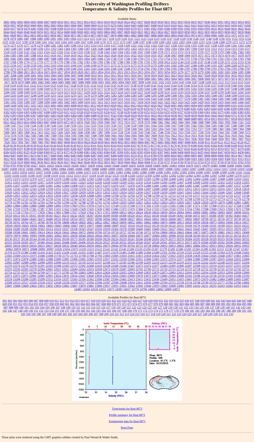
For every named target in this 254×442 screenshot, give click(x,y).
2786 (181, 68)
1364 (67, 48)
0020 (120, 22)
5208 (20, 92)
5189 (174, 89)
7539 (134, 132)
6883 (160, 119)
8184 (214, 145)
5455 (47, 105)
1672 (207, 55)
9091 (27, 159)
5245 (13, 95)
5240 (227, 92)
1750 (140, 58)
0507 (47, 28)
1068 (221, 35)
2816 (54, 72)
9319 (20, 162)
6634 (167, 115)
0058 (20, 25)
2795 (234, 68)
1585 (13, 55)
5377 (181, 99)
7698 (120, 139)
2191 (214, 65)
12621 (16, 192)
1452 (134, 48)
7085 (187, 122)
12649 (245, 192)
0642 (241, 28)
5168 (40, 89)
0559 (87, 28)
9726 (160, 162)
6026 (154, 105)
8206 (74, 149)
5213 (53, 92)
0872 (73, 35)
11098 (215, 172)
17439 (98, 209)
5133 (100, 85)
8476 (40, 155)
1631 (127, 55)
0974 (194, 35)
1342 (241, 45)
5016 (134, 75)
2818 (67, 72)
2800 (20, 72)
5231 (167, 92)
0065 (67, 25)
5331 (120, 99)
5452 (33, 105)
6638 (187, 115)
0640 (227, 28)
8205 (67, 149)
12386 (115, 179)
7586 (40, 135)
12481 (155, 185)
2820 (80, 72)
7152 (87, 125)
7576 (13, 135)
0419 (167, 25)
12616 (221, 189)
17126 (98, 205)
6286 (227, 109)
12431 (131, 182)
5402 (67, 102)
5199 (241, 89)
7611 (167, 135)
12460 (41, 185)
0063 (54, 25)
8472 (27, 155)
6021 (120, 105)
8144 (53, 145)
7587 (47, 135)
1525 (53, 52)
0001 (7, 22)
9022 (7, 159)
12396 (156, 179)
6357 (181, 112)
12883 (8, 205)
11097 (207, 172)
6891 (201, 119)
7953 (14, 142)
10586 (29, 169)
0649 (33, 32)
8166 (127, 145)
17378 (24, 209)
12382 (82, 179)
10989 (103, 169)
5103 (168, 82)
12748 (98, 199)
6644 (228, 115)
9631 (47, 162)
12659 (82, 195)
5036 (13, 78)
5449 (13, 105)
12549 (41, 189)
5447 (247, 102)
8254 (221, 149)
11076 (103, 172)
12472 (90, 185)
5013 (114, 75)
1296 (73, 45)
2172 (114, 65)
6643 (221, 115)
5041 (47, 78)
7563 (214, 132)
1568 (147, 52)
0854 (40, 35)
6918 (234, 119)
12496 (221, 185)
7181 (187, 125)
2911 (114, 72)
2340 (73, 68)
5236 (201, 92)
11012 (209, 169)
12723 (213, 195)
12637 (147, 192)
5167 (33, 89)
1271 (235, 42)
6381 (227, 112)
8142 (40, 145)
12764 (172, 199)
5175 (87, 89)
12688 (90, 195)
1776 (40, 62)
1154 (248, 38)
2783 (160, 68)
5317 (27, 99)
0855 (47, 35)
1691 (67, 58)
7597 (87, 135)
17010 (65, 205)
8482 (67, 155)
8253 (214, 149)
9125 (74, 159)
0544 (80, 28)
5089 (88, 82)
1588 (33, 55)
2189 (201, 65)
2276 (33, 68)
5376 (174, 99)
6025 (147, 105)
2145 (187, 62)
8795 (160, 155)
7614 (187, 135)
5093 (114, 82)
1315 (100, 45)
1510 (201, 48)
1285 (67, 45)
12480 (147, 185)
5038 (27, 78)
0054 (241, 22)
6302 (7, 112)
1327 (167, 45)
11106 (31, 175)
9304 (214, 159)
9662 (134, 162)
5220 (94, 92)
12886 (33, 205)
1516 (241, 48)
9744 (174, 162)
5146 (187, 85)
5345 (160, 99)
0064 (60, 25)
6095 (201, 105)
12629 (82, 192)
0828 (174, 32)
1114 (86, 38)
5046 (67, 78)
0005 (33, 22)
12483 (172, 185)
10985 (70, 169)
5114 (234, 82)
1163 (57, 42)
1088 (33, 38)
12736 (41, 199)
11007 (193, 169)
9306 (228, 159)
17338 (245, 205)
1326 (160, 45)
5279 (94, 95)
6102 (241, 105)
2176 (140, 65)
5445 (234, 102)
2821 (87, 72)
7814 (181, 139)
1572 (174, 52)
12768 (188, 199)
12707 (139, 195)
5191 (187, 89)
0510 (67, 28)
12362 (172, 175)
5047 (73, 78)
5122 (33, 85)
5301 (181, 95)
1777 (47, 62)
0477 (13, 28)
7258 (127, 129)
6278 (173, 109)
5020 (160, 75)
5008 (80, 75)
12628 (74, 192)
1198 (148, 42)
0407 (147, 25)
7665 (60, 139)
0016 (100, 22)
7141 (60, 125)
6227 (120, 109)
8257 (227, 149)
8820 (174, 155)
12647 (229, 192)
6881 (147, 119)
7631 (227, 135)
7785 (160, 139)
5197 (227, 89)
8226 (167, 149)
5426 (194, 102)
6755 (60, 119)
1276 (20, 45)
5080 (27, 82)
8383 (100, 152)
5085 (61, 82)
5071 (214, 78)
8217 (147, 149)
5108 (201, 82)
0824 (160, 32)
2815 (47, 72)
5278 (87, 95)
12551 (57, 189)
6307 (40, 112)
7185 (214, 125)
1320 (127, 45)
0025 (134, 22)
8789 (154, 155)
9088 (20, 159)
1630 (120, 55)
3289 (20, 75)
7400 (6, 132)
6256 (147, 109)
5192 (194, 89)
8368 (40, 152)
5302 (187, 95)
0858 (67, 35)
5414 (114, 102)
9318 (13, 162)
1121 (131, 38)
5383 (207, 99)
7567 (227, 132)
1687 (47, 58)
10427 (34, 165)
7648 (13, 139)
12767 (180, 199)
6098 (221, 105)
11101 (238, 172)
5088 (81, 82)
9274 (134, 159)
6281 (194, 109)
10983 (54, 169)
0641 (234, 28)
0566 (107, 28)
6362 (214, 112)
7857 (227, 139)
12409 (229, 179)
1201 (168, 42)
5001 (33, 75)
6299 (234, 109)
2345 (107, 68)
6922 (13, 122)
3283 (227, 72)
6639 (194, 115)
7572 (247, 132)
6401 (47, 115)
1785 (100, 62)
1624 (100, 55)
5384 (214, 99)
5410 (87, 102)
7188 (234, 125)
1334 (187, 45)
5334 (140, 99)
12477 (123, 185)
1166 (77, 42)
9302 (201, 159)
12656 (57, 195)
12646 (221, 192)
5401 (60, 102)
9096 (54, 159)
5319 (40, 99)
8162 (100, 145)
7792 (167, 139)
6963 (40, 122)
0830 (187, 32)
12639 (164, 192)
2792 (221, 68)
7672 (87, 139)
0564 (94, 28)
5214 (60, 92)
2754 (140, 68)
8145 (60, 145)
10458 (148, 165)
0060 (33, 25)
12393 (139, 179)
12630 (90, 192)
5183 (140, 89)
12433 (139, 182)
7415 (40, 132)
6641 (207, 115)
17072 (82, 205)
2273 (13, 68)
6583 (120, 115)
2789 (201, 68)
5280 (100, 95)
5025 (187, 75)
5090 (94, 82)
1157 (18, 42)
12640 (172, 192)
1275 (13, 45)
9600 (27, 162)
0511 (73, 28)
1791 (140, 62)
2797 (247, 68)
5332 (127, 99)
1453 (141, 48)
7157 (120, 125)
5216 (73, 92)
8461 (247, 152)
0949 (181, 35)
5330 (114, 99)
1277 (27, 45)
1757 (187, 58)
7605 (134, 135)
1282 (60, 45)
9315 (7, 162)
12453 (229, 182)
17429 (82, 209)
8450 (227, 152)
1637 (160, 55)
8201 (47, 149)
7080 (154, 122)
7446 (80, 132)
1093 (67, 38)
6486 (87, 115)
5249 (40, 95)
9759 (227, 162)
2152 (234, 62)
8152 (87, 145)
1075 (234, 35)
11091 (167, 172)
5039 (33, 78)
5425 (187, 102)
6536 (100, 115)
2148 (207, 62)
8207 (80, 149)
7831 (187, 139)
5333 (134, 99)
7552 (174, 132)
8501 (127, 155)
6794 (94, 119)
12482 (164, 185)
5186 (154, 89)
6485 (80, 115)
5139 (140, 85)
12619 (245, 189)
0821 (140, 32)
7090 (214, 122)
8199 (33, 149)
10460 (156, 165)
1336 (201, 45)
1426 (94, 48)
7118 (26, 125)
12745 (82, 199)
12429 (114, 182)
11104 (15, 175)
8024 (87, 142)
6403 (54, 115)
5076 (247, 78)
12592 (106, 189)
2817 (60, 72)
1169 (96, 42)
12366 (205, 175)
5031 (227, 75)
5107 (195, 82)
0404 (127, 25)
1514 (227, 48)
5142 (160, 85)
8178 (181, 145)
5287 (141, 95)
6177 (46, 109)
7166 (167, 125)
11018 (233, 169)
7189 (241, 125)
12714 (180, 195)
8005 (54, 142)
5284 (127, 95)
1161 (44, 42)
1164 (64, 42)
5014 (120, 75)
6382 (234, 112)
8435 (201, 152)
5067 (194, 78)
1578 (214, 52)
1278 (33, 45)
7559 (207, 132)
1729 (107, 58)
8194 (7, 149)
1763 (227, 58)
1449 (114, 48)
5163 (6, 89)
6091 (174, 105)
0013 (80, 22)
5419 (147, 102)
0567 (114, 28)
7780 (154, 139)
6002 (60, 105)
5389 (241, 99)
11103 (7, 175)
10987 (87, 169)
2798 (7, 72)
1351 (47, 48)
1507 (187, 48)
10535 (21, 169)
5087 (74, 82)
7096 (234, 122)
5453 (40, 105)
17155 (123, 205)
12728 (245, 195)
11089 (151, 172)
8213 (120, 149)
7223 (80, 129)
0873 (80, 35)
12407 (213, 179)
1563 (114, 52)
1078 (6, 38)
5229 (154, 92)
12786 (65, 202)
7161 (147, 125)
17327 (229, 205)
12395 (147, 179)
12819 (123, 202)
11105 (23, 175)
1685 (33, 58)
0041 (214, 22)
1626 (114, 55)
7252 (100, 129)
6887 (181, 119)
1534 (73, 52)
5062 (160, 78)
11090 (159, 172)
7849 (214, 139)
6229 (133, 109)
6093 (187, 105)
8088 (188, 142)
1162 (51, 42)
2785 (174, 68)
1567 (140, 52)
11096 (199, 172)
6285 (220, 109)
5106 (188, 82)
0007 (47, 22)
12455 (245, 182)
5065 (181, 78)
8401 (167, 152)
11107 (39, 175)
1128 (176, 38)
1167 (83, 42)
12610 (172, 189)
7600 (107, 135)
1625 (107, 55)
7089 (207, 122)
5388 (234, 99)
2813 (33, 72)
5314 (6, 99)
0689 (73, 32)
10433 (50, 165)
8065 (134, 142)
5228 (147, 92)
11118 (92, 175)
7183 (200, 125)
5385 (221, 99)
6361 (207, 112)
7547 (154, 132)
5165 (20, 89)
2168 (87, 65)
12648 (237, 192)
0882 (134, 35)
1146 (196, 38)
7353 (194, 129)
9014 (234, 155)
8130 (13, 145)
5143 (167, 85)
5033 (241, 75)
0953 (187, 35)
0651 (47, 32)
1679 (247, 55)
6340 (134, 112)
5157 (214, 85)
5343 (154, 99)
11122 (108, 175)
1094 (73, 38)
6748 (13, 119)
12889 (49, 205)
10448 (116, 165)
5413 (107, 102)
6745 (241, 115)
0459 (7, 28)
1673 (214, 55)
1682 (13, 58)
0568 (120, 28)
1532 (67, 52)
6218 (66, 109)
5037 (20, 78)
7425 (53, 132)
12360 (156, 175)
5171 (60, 89)
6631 (147, 115)
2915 (140, 72)
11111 (62, 175)
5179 (114, 89)
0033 (181, 22)
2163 (53, 65)
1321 (134, 45)
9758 (221, 162)
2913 (127, 72)
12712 (172, 195)
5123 (40, 85)
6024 (140, 105)
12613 (196, 189)
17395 (49, 209)
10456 (140, 165)
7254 (114, 129)
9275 (141, 159)
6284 (214, 109)
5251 (54, 95)
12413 (16, 182)
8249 (201, 149)
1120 (124, 38)
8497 (107, 155)
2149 (214, 62)
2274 (20, 68)
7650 (20, 139)
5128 (73, 85)
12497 (229, 185)
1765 (241, 58)
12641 (180, 192)
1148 (209, 38)
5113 (227, 82)
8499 (120, 155)
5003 (47, 75)
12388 (123, 179)
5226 (134, 92)
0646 (20, 32)
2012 (167, 62)
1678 (241, 55)
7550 (167, 132)
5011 (100, 75)
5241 (234, 92)
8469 (20, 155)
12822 (147, 202)
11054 (23, 172)
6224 (100, 109)
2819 (74, 72)
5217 (80, 92)
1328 (174, 45)
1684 (27, 58)
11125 (115, 175)
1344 (247, 45)
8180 (194, 145)
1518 (6, 52)
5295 (154, 95)
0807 (120, 32)
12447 (180, 182)
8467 (13, 155)
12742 (65, 199)
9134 (80, 159)
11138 (123, 175)
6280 (187, 109)
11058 (47, 172)
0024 (127, 22)
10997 (160, 169)
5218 (87, 92)
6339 (127, 112)
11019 (241, 169)
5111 (214, 82)
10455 (132, 165)
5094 (121, 82)
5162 (247, 85)
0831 (194, 32)
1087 (26, 38)
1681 (6, 58)
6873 (120, 119)
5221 (100, 92)
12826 (180, 202)
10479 (206, 165)
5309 (234, 95)
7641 (241, 135)
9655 (107, 162)
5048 (80, 78)
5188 (167, 89)
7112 (20, 125)
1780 (67, 62)
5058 (140, 78)
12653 (33, 195)
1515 (234, 48)
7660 (40, 139)
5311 (247, 95)
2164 (60, 65)
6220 (80, 109)
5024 (181, 75)
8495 (100, 155)
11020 (249, 169)
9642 (74, 162)
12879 (221, 202)
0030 (160, 22)
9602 (33, 162)
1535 (80, 52)
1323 (147, 45)
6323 (73, 112)
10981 (38, 169)
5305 (207, 95)
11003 (185, 169)
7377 (201, 129)
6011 (87, 105)
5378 (187, 99)
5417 (134, 102)
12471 (82, 185)
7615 (194, 135)
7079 (147, 122)
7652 (27, 139)
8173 (154, 145)
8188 (227, 145)
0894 (174, 35)
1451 (127, 48)
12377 (41, 179)
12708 (147, 195)
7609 (154, 135)
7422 (47, 132)
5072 (221, 78)
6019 (107, 105)
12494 (213, 185)
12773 (213, 199)
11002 (177, 169)
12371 (246, 175)
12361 (164, 175)
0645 (13, 32)
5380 (194, 99)
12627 (65, 192)
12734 (33, 199)
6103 (247, 105)
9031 (13, 159)
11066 (79, 172)
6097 (214, 105)
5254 (67, 95)
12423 (82, 182)
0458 (247, 25)
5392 (13, 102)
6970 (60, 122)
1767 (6, 62)
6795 (100, 119)
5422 (167, 102)
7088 (201, 122)
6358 (187, 112)
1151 (228, 38)
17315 (221, 205)
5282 (114, 95)
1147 (202, 38)
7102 (247, 122)
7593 (60, 135)
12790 (90, 202)
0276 (114, 25)
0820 (134, 32)
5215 (67, 92)
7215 (40, 129)
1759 (201, 58)
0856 (53, 35)
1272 (242, 42)
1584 (6, 55)
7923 (247, 139)
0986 (214, 35)
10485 (214, 165)
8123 (227, 142)
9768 (27, 165)
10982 (46, 169)
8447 (221, 152)
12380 (66, 179)
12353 (140, 175)
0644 (6, 32)
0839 (241, 32)
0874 (87, 35)
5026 (194, 75)
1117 (105, 38)
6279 (180, 109)
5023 (174, 75)
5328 (100, 99)
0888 (154, 35)
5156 (207, 85)
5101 (154, 82)
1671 (201, 55)
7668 (73, 139)
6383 (241, 112)
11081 (111, 172)
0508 (54, 28)
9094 (40, 159)
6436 (60, 115)
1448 (107, 48)
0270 (107, 25)
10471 (197, 165)
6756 (67, 119)
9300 (187, 159)
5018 (147, 75)
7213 (27, 129)
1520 (20, 52)
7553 (181, 132)
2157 (20, 65)
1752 (154, 58)
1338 (214, 45)
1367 (87, 48)
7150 (73, 125)
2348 (127, 68)
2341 (80, 68)
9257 (100, 159)
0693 (100, 32)
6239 (140, 109)
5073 (227, 78)
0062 (47, 25)
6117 (20, 109)
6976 (80, 122)
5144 (174, 85)
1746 (114, 58)
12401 (180, 179)
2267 (221, 65)
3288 (13, 75)
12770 (204, 199)
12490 (204, 185)
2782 (154, 68)
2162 (47, 65)
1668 (181, 55)
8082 (168, 142)
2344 (100, 68)
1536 (87, 52)
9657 (114, 162)
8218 (154, 149)
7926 (7, 142)
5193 (201, 89)
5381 (201, 99)
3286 (247, 72)
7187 (227, 125)
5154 (194, 85)
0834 (214, 32)
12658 (74, 195)
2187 (187, 65)
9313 (247, 159)
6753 (47, 119)
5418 (140, 102)
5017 (140, 75)
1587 (27, 55)
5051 (100, 78)
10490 (230, 165)
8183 (207, 145)
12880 (229, 202)
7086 (194, 122)
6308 (47, 112)
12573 (90, 189)
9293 (167, 159)
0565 (100, 28)
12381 (74, 179)
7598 (94, 135)
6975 (73, 122)
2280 (60, 68)
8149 (73, 145)
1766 (247, 58)
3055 (174, 72)
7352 (187, 129)
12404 (196, 179)
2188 (194, 65)
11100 (231, 172)
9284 (147, 159)
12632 (106, 192)
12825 (172, 202)
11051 (7, 172)
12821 (139, 202)
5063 (167, 78)
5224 (120, 92)
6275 (153, 109)
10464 (181, 165)
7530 (127, 132)
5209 (27, 92)
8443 (207, 152)
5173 (73, 89)
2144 (181, 62)
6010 (80, 105)
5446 (241, 102)
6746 (247, 115)
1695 (94, 58)
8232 (174, 149)
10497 (5, 169)
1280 (47, 45)
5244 (7, 95)
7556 (187, 132)
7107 (13, 125)
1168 (90, 42)
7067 (114, 122)
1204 (188, 42)
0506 (40, 28)
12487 (196, 185)
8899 (214, 155)
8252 (207, 149)
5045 (60, 78)
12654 (41, 195)
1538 (100, 52)
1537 (94, 52)
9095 (47, 159)
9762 (241, 162)
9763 (247, 162)
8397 (160, 152)
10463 (173, 165)
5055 (120, 78)
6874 (127, 119)
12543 (25, 189)
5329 (107, 99)
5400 (54, 102)
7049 (87, 122)
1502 (167, 48)
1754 (167, 58)
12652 (25, 195)
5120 (20, 85)
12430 (123, 182)
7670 (80, 139)
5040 (40, 78)
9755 (207, 162)
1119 (117, 38)
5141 (154, 85)
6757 (73, 119)
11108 (46, 175)
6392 (7, 115)
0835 (221, 32)
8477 (47, 155)
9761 (234, 162)
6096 (207, 105)
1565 (127, 52)
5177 (100, 89)
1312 (80, 45)
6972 (67, 122)
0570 (134, 28)
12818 (114, 202)
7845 (207, 139)
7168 (180, 125)
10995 (144, 169)
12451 (213, 182)
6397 (33, 115)
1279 (40, 45)
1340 (227, 45)
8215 (134, 149)
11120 (100, 175)
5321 (53, 99)
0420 (174, 25)
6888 (187, 119)
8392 (134, 152)
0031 (167, 22)
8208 (87, 149)
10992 (128, 169)
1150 (222, 38)
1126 (163, 38)
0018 (107, 22)
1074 (227, 35)
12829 (204, 202)
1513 (221, 48)
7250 (87, 129)
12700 (115, 195)
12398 (164, 179)
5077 (7, 82)
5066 (187, 78)
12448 (188, 182)
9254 (87, 159)
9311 (234, 159)
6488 (94, 115)
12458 (24, 185)
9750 (187, 162)
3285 (241, 72)
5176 (94, 89)
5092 (108, 82)
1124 (150, 38)
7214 (33, 129)
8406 (174, 152)
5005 (60, 75)
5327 (94, 99)
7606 (141, 135)
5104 (175, 82)
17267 (188, 205)
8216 (140, 149)
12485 (188, 185)
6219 (73, 109)
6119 (26, 109)
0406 (140, 25)
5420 (154, 102)
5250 (47, 95)
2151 (227, 62)
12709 (156, 195)
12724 (221, 195)
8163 (107, 145)
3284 (234, 72)
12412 (8, 182)
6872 (114, 119)
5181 (127, 89)
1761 (214, 58)
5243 (247, 92)
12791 (98, 202)
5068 (201, 78)
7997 (47, 142)
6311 (67, 112)
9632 (54, 162)
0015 (94, 22)
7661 (47, 139)
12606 (139, 189)
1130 (189, 38)
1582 (241, 52)
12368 (221, 175)
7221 (67, 129)
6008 (74, 105)
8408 (181, 152)
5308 (228, 95)
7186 (221, 125)
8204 (60, 149)
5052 (107, 78)
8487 (94, 155)
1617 (60, 55)
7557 (194, 132)
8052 (121, 142)
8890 (187, 155)
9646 (87, 162)
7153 (93, 125)
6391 (247, 112)
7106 (7, 125)
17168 (131, 205)
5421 (160, 102)
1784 (94, 62)
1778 (53, 62)
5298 (161, 95)
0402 (120, 25)
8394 (147, 152)
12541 (8, 189)
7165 (160, 125)
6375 (221, 112)
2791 (214, 68)
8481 (60, 155)
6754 (53, 119)
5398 (40, 102)
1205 (195, 42)
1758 (194, 58)
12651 (16, 195)
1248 (215, 42)
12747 (90, 199)
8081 (161, 142)
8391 (127, 152)
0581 (147, 28)
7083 (174, 122)
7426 (60, 132)
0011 (67, 22)
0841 (6, 35)
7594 (67, 135)
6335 (100, 112)
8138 (27, 145)
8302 (20, 152)
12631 (98, 192)
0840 (247, 32)
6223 (93, 109)
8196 (13, 149)
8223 (160, 149)
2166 (73, 65)
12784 (49, 202)
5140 (147, 85)
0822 (147, 32)
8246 (194, 149)
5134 (107, 85)
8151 (80, 145)
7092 (221, 122)
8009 (67, 142)
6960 (33, 122)
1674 (221, 55)
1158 (25, 42)
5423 (174, 102)
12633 (114, 192)
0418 (160, 25)
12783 (41, 202)
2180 (160, 65)
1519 (13, 52)
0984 (207, 35)
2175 (134, 65)
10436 (75, 165)
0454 (221, 25)
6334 (94, 112)
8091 (194, 142)
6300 (240, 109)
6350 (140, 112)
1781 (73, 62)
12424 (90, 182)
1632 (134, 55)
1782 (80, 62)
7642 (247, 135)
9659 (120, 162)
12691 (98, 195)
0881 (127, 35)
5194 (207, 89)
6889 (194, 119)
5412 (100, 102)
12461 (49, 185)
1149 (215, 38)
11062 (55, 172)
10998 (169, 169)
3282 (221, 72)
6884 (167, 119)
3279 (201, 72)
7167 (174, 125)
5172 (67, 89)
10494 (238, 165)
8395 (154, 152)
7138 (40, 125)
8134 (20, 145)
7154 (100, 125)
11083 (119, 172)
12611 (180, 189)
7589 (54, 135)
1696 (100, 58)
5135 (113, 85)
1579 (221, 52)
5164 (13, 89)
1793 (147, 62)
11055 (31, 172)
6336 (107, 112)
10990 (111, 169)
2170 (100, 65)
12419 (57, 182)
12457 (16, 185)
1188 (135, 42)
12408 (221, 179)
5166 (27, 89)
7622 (221, 135)
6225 (107, 109)
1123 (144, 38)
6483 (67, 115)
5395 (20, 102)
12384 (98, 179)
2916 (147, 72)
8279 (241, 149)
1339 (221, 45)
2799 (13, 72)
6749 (20, 119)
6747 (6, 119)
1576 (201, 52)
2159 (33, 65)
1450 (120, 48)
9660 (127, 162)
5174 (80, 89)
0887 (147, 35)
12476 (114, 185)
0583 (160, 28)
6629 (134, 115)
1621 (80, 55)
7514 (114, 132)
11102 (246, 172)
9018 (247, 155)
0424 (201, 25)
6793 (87, 119)
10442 (99, 165)
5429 (201, 102)
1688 (53, 58)
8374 (60, 152)
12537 (237, 185)
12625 (49, 192)
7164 (154, 125)
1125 (157, 38)
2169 (94, 65)
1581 (234, 52)
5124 (46, 85)
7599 (100, 135)
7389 (234, 129)
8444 (214, 152)
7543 (140, 132)
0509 (60, 28)
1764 (234, 58)
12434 (147, 182)
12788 (82, 202)
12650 (8, 195)
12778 (245, 199)
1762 (221, 58)
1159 (31, 42)
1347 (20, 48)
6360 (201, 112)
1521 (27, 52)
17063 (74, 205)
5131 (87, 85)
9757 (214, 162)
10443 (107, 165)
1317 (114, 45)
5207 (13, 92)
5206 (7, 92)
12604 (123, 189)
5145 (180, 85)
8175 (167, 145)
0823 (154, 32)
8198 (27, 149)
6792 (80, 119)
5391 (7, 102)
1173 (122, 42)
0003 (20, 22)
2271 (247, 65)
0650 (40, 32)
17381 (33, 209)
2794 (227, 68)
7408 (27, 132)
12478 (131, 185)
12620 (8, 192)
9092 (33, 159)
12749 (106, 199)
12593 (115, 189)
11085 (135, 172)
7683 (107, 139)
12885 (24, 205)
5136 (120, 85)
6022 (127, 105)
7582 (27, 135)
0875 (94, 35)
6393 (13, 115)
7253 (107, 129)
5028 (207, 75)
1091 (53, 38)
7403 (13, 132)
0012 (73, 22)
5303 (194, 95)
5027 (201, 75)
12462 (57, 185)
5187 (160, 89)
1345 (7, 48)
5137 (127, 85)
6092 (181, 105)
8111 (207, 142)
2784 (167, 68)
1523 (40, 52)
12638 (155, 192)
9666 (141, 162)
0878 (114, 35)
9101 (67, 159)
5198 (234, 89)
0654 (60, 32)
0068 (87, 25)
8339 (33, 152)
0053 (234, 22)
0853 (33, 35)
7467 (94, 132)
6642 (214, 115)
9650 (94, 162)
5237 (207, 92)
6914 (207, 119)
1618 (67, 55)
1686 (40, 58)
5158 (221, 85)
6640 (201, 115)
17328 (237, 205)
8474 (33, 155)
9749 (181, 162)
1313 (87, 45)
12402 (188, 179)
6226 (113, 109)
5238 (214, 92)
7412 (33, 132)
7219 (53, 129)
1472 (147, 48)
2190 (207, 65)
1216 (208, 42)
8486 (87, 155)
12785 (57, 202)
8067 (147, 142)
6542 (114, 115)
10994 (136, 169)
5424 (181, 102)
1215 (202, 42)
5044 (53, 78)
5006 (67, 75)
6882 (154, 119)
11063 (63, 172)
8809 (167, 155)
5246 (20, 95)
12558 (74, 189)
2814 (40, 72)
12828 (196, 202)
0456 (234, 25)
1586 (20, 55)
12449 (196, 182)
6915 (214, 119)
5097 (134, 82)
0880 (120, 35)
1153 (241, 38)
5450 (20, 105)
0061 (40, 25)
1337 (207, 45)
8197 (20, 149)
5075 (241, 78)
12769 (196, 199)
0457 (241, 25)
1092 (60, 38)
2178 (147, 65)
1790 (134, 62)
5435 (221, 102)
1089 (40, 38)
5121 (26, 85)
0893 (167, 35)
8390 (120, 152)
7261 (140, 129)
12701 (123, 195)
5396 (27, 102)
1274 (6, 45)
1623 (94, 55)
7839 (201, 139)
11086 (143, 172)
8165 (120, 145)
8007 (60, 142)
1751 (147, 58)
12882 (245, 202)
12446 (172, 182)
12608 (156, 189)
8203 (54, 149)
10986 (79, 169)
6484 (74, 115)
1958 (160, 62)
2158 (27, 65)
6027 (160, 105)
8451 (234, 152)
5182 (134, 89)
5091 (101, 82)
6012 (94, 105)
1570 (160, 52)
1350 (40, 48)
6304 (20, 112)
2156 (13, 65)
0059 (27, 25)
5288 (147, 95)
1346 (13, 48)
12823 (155, 202)
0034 (187, 22)
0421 (181, 25)
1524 (47, 52)
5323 (67, 99)
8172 (147, 145)
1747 (120, 58)
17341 (8, 209)
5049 (87, 78)
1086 (20, 38)
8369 (47, 152)
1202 (175, 42)
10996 (152, 169)
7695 (114, 139)
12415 (24, 182)
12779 (8, 202)
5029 (214, 75)
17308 (213, 205)
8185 (221, 145)
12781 (24, 202)
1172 (116, 42)
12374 (25, 179)
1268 (222, 42)
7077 (134, 122)
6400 (40, 115)
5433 (207, 102)
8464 (7, 155)
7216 (47, 129)
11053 (15, 172)
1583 (247, 52)
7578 (20, 135)
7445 (73, 132)
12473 (98, 185)
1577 (207, 52)
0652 (53, 32)
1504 (181, 48)
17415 (57, 209)
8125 (234, 142)
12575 (98, 189)
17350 (16, 209)
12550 (49, 189)
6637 (181, 115)
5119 (13, 85)
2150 (221, 62)
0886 (140, 35)
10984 (62, 169)
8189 (234, 145)
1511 (207, 48)
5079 (21, 82)
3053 (160, 72)
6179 (53, 109)
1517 (247, 48)
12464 (65, 185)
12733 (24, 199)
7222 (73, 129)
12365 (197, 175)
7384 (227, 129)
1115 (92, 38)
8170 (140, 145)
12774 (221, 199)
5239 (221, 92)
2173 (120, 65)
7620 (214, 135)
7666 (67, 139)
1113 (80, 38)
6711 (234, 115)
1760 (207, 58)
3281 (214, 72)
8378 (73, 152)
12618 (237, 189)
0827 (167, 32)
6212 (60, 109)
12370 (238, 175)
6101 (234, 105)
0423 (194, 25)
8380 (80, 152)
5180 (120, 89)
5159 (227, 85)
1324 (154, 45)
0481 (33, 28)
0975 (201, 35)
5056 (127, 78)
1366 (80, 48)
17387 (41, 209)
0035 (194, 22)
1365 (74, 48)
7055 (94, 122)
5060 (147, 78)
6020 (114, 105)
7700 (134, 139)
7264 (160, 129)
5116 (247, 82)
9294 (174, 159)
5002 (40, 75)
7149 (67, 125)
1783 (87, 62)
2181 (167, 65)
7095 (227, 122)
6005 (67, 105)
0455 (227, 25)
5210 (33, 92)
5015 (127, 75)
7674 (94, 139)
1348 (27, 48)
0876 (100, 35)
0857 (60, 35)
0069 (94, 25)
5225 (127, 92)
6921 (6, 122)
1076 (241, 35)
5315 (13, 99)
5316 (20, 99)
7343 (167, 129)
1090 (46, 38)
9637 (67, 162)
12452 (221, 182)
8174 (160, 145)
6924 (27, 122)
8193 (247, 145)
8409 (187, 152)
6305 (27, 112)
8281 (247, 149)
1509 (194, 48)
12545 (33, 189)
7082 (167, 122)
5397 (33, 102)
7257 (120, 129)
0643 (247, 28)
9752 (194, 162)
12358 (148, 175)
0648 (27, 32)
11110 (54, 175)
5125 (53, 85)
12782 (33, 202)
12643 (196, 192)
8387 (114, 152)
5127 (67, 85)
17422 (65, 209)
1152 (235, 38)
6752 (40, 119)
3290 (27, 75)
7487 (100, 132)
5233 (181, 92)
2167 (80, 65)
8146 (67, 145)
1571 (167, 52)
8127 (247, 142)
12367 (213, 175)
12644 (204, 192)
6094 (194, 105)
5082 (41, 82)
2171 (107, 65)
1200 (162, 42)
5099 (141, 82)
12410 (237, 179)
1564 (120, 52)
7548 (160, 132)
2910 (107, 72)
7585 (33, 135)
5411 (94, 102)
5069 (207, 78)
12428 (106, 182)
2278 (47, 68)
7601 (114, 135)
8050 (114, 142)
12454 (237, 182)
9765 (13, 165)
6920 (247, 119)
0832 (201, 32)
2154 (247, 62)
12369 (230, 175)
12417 (41, 182)
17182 (147, 205)
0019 (114, 22)
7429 (67, 132)
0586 (167, 28)
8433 (194, 152)
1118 (111, 38)
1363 (60, 48)
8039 (101, 142)
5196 (221, 89)
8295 (13, 152)
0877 (107, 35)
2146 (194, 62)
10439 (91, 165)
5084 (54, 82)
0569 (127, 28)
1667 (174, 55)
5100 (148, 82)
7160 (140, 125)
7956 (20, 142)
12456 (8, 185)
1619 (73, 55)
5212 (47, 92)
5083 (47, 82)
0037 (201, 22)
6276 (160, 109)
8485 (80, 155)
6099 (227, 105)
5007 (74, 75)
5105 (181, 82)
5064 (174, 78)
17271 (196, 205)
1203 (182, 42)
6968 (53, 122)
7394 (241, 129)
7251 (94, 129)
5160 (234, 85)
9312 (241, 159)
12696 (106, 195)
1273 (249, 42)
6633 (161, 115)
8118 (214, 142)
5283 (120, 95)
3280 (207, 72)
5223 (114, 92)
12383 (90, 179)
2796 (241, 68)
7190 (247, 125)
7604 (127, 135)
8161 (94, 145)
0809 (127, 32)
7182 (194, 125)
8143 (47, 145)
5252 (60, 95)
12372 (8, 179)
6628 (127, 115)
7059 (100, 122)
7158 (127, 125)
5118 (6, 85)
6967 (47, 122)
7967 (27, 142)
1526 (60, 52)
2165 (67, 65)
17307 (204, 205)
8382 (94, 152)
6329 (87, 112)
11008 (201, 169)
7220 (60, 129)
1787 (114, 62)
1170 (103, 42)
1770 (27, 62)
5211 (40, 92)
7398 (247, 129)
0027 (140, 22)
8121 (221, 142)
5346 (167, 99)
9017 (241, 155)
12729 (8, 199)
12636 (139, 192)
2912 (120, 72)
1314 (94, 45)
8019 (80, 142)
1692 (73, 58)
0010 (60, 22)
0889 (160, 35)
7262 (147, 129)
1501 (161, 48)
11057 (39, 172)
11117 (84, 175)
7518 (120, 132)
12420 (65, 182)
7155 (107, 125)
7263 (154, 129)
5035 (6, 78)
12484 (180, 185)
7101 (241, 122)
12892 (57, 205)
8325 (27, 152)
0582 (154, 28)
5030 (221, 75)
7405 (20, 132)
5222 (107, 92)
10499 (13, 169)
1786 (107, 62)
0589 (174, 28)
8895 (194, 155)
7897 (241, 139)
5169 (47, 89)
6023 (134, 105)
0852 (27, 35)
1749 (134, 58)
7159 (133, 125)
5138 (133, 85)
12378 (49, 179)
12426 (98, 182)
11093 (183, 172)
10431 (42, 165)
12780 (16, 202)
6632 (154, 115)
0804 (107, 32)
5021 (167, 75)
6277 (167, 109)
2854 (100, 72)
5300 (174, 95)
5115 (240, 82)
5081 (34, 82)
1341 (234, 45)
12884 (16, 205)
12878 (213, 202)
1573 (181, 52)
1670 (194, 55)
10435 (66, 165)
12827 (188, 202)
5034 (247, 75)
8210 (100, 149)
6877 (134, 119)
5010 (94, 75)
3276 (181, 72)
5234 (187, 92)
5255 (74, 95)
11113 (77, 175)
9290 (154, 159)
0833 (207, 32)
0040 (207, 22)
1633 (140, 55)
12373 (16, 179)
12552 (66, 189)
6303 (13, 112)
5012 (107, 75)
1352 (54, 48)
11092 (175, 172)
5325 (80, 99)
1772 (33, 62)
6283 (207, 109)
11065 (71, 172)
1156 (12, 42)
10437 (83, 165)
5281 (107, 95)
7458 (87, 132)
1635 (154, 55)
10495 (246, 165)
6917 (227, 119)
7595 (74, 135)
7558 (201, 132)
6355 (167, 112)
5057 (134, 78)
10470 (189, 165)
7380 (214, 129)
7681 (100, 139)
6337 (114, 112)
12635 (131, 192)
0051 (221, 22)
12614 (204, 189)
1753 (160, 58)
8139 (33, 145)
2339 (67, 68)
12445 (164, 182)
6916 (221, 119)
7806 (174, 139)
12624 (41, 192)
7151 (80, 125)
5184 (147, 89)
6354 (160, 112)
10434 (58, 165)
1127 (170, 38)
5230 (160, 92)
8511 (140, 155)
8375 (67, 152)
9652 (100, 162)
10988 (95, 169)
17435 (90, 209)
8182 (201, 145)
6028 (167, 105)
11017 (225, 169)
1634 (147, 55)
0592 (187, 28)
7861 (234, 139)
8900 (221, 155)
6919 (241, 119)
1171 (109, 42)
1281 (53, 45)
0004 (27, 22)
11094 (191, 172)
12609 (164, 189)
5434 (214, 102)
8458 (241, 152)
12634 (123, 192)
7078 (140, 122)
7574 (7, 135)
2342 (87, 68)
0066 (74, 25)
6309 (54, 112)
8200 (40, 149)
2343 (94, 68)
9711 (154, 162)
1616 (53, 55)
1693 (80, 58)
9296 (181, 159)
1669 (187, 55)
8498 (114, 155)
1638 (167, 55)
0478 (20, 28)
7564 (221, 132)
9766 (20, 165)
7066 (107, 122)
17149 (114, 205)
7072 (120, 122)
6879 (140, 119)
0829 (181, 32)
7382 (221, 129)
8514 (147, 155)
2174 (127, 65)
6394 (20, 115)
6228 (127, 109)
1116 (99, 38)
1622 (87, 55)
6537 (107, 115)
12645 (213, 192)
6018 (100, 105)
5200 (247, 89)
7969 (34, 142)
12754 (139, 199)
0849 (13, 35)
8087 (181, 142)
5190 (181, 89)
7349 (181, 129)
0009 (54, 22)
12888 (41, 205)
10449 (124, 165)
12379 (57, 179)
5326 (87, 99)
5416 (127, 102)
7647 (6, 139)
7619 (207, 135)
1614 (40, 55)
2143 (174, 62)
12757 (155, 199)
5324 (73, 99)
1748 (127, 58)
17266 (180, 205)
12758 (164, 199)
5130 (80, 85)
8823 (181, 155)
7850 (221, 139)
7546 (147, 132)
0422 (187, 25)
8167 (134, 145)
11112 (69, 175)
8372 (53, 152)
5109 (208, 82)
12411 (245, 179)
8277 (234, 149)
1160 (38, 42)
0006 (40, 22)
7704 (140, 139)
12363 (180, 175)
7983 (40, 142)
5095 (128, 82)
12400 (172, 179)
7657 (33, 139)
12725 (229, 195)
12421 (74, 182)
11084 (127, 172)
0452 (207, 25)
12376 (33, 179)
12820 (131, 202)
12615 (213, 189)
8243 (187, 149)
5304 (201, 95)
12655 (49, 195)
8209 (94, 149)
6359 (194, 112)
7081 (160, 122)
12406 (205, 179)
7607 (147, 135)
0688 (67, 32)
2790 (207, 68)
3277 (187, 72)
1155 (5, 42)
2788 (194, 68)
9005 (227, 155)
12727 (237, 195)
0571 (140, 28)
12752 (131, 199)
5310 (241, 95)
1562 (107, 52)
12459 (33, 185)
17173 (139, 205)
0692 (94, 32)
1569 (154, 52)
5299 (167, 95)
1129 (183, 38)
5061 (154, 78)
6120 (33, 109)
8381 (87, 152)
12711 (164, 195)
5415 (120, 102)
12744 (74, 199)
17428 (74, 209)
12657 (66, 195)
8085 (174, 142)
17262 (172, 205)
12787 (74, 202)
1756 (181, 58)
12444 (155, 182)
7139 (46, 125)
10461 (165, 165)
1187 (129, 42)
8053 (127, 142)
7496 (107, 132)
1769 (20, 62)
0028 (147, 22)
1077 (247, 35)
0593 (194, 28)
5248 (33, 95)
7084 (181, 122)
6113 (7, 109)
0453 (214, 25)
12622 (24, 192)
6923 (20, 122)
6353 (154, 112)
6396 (27, 115)
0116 (100, 25)
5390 (247, 99)
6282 (200, 109)
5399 (47, 102)
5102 (161, 82)
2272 (6, 68)
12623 (33, 192)
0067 (80, 25)
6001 (54, 105)
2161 (40, 65)
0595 (207, 28)
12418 (49, 182)
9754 (201, 162)
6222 (86, 109)
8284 (6, 152)
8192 (241, 145)
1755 (174, 58)
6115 (13, 109)
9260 (107, 159)
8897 (201, 155)
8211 (107, 149)
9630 (40, 162)
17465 (106, 209)
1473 (154, 48)
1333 (181, 45)
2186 (181, 65)
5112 (221, 82)
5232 (174, 92)
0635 (221, 28)
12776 (237, 199)
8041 (107, 142)
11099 (223, 172)
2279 (53, 68)
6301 (247, 109)
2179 (154, 65)
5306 (214, 95)
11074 (95, 172)
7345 (174, 129)
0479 (27, 28)
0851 (20, 35)
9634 (60, 162)
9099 (60, 159)
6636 (174, 115)
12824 (164, 202)
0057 (13, 25)
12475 (106, 185)
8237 (181, 149)
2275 (27, 68)
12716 (188, 195)
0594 (201, 28)
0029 (154, 22)
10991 (119, 169)
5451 (27, 105)
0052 (227, 22)
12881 (237, 202)
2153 (241, 62)
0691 (87, 32)
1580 (227, 52)
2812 (27, 72)
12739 (49, 199)
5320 (47, 99)
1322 (140, 45)
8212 (114, 149)
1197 (142, 42)
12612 (188, 189)
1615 (47, 55)
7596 (80, 135)
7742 (147, 139)
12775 (229, 199)
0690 (80, 32)
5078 (14, 82)
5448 (7, 105)
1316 (107, 45)
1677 (234, 55)
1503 (174, 48)
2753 (134, 68)
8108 (201, 142)
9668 (147, 162)
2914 (134, 72)
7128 (33, 125)
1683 (20, 58)
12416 (33, 182)
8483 (74, 155)
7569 (241, 132)
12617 (229, 189)
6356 (174, 112)
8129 (6, 145)
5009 (87, 75)
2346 (114, 68)
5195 (214, 89)
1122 (137, 38)
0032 (174, 22)
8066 (141, 142)
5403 (74, 102)
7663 (53, 139)
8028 (94, 142)
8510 (134, 155)
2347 (120, 68)
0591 (181, 28)
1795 (154, 62)
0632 (214, 28)
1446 (100, 48)
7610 (161, 135)
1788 (120, 62)
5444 (227, 102)
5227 (140, 92)
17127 (106, 205)
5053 (114, 78)
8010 (74, 142)
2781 (147, 68)
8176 (174, 145)
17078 (90, 205)
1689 (60, 58)
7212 (20, 129)
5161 (241, 85)
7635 (234, 135)
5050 (94, 78)
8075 (154, 142)
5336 (147, 99)
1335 (194, 45)
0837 (234, 32)
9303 (207, 159)
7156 (113, 125)
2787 (187, 68)
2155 (6, 65)
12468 (74, 185)
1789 (127, 62)
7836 (194, 139)
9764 (6, 165)
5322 (60, 99)
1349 (33, 48)
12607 (147, 189)
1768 (13, 62)
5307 (221, 95)
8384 (107, 152)
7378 (207, 129)
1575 (194, 52)
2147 (201, 62)
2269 (234, 65)
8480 (54, 155)
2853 (94, 72)
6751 (33, 119)
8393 (140, 152)
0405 (134, 25)
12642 (188, 192)
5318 (33, 99)
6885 (174, 119)
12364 (189, 175)
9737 (167, 162)
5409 (80, 102)
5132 (93, 85)
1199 (155, 42)
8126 (241, 142)
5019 (154, 75)
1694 (87, 58)
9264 (114, 159)
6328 (80, 112)
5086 (67, 82)
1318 (120, 45)
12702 (131, 195)
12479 (139, 185)
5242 (241, 92)
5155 (200, 85)
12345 (131, 175)
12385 (106, 179)
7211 (13, 129)
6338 (120, 112)
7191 (7, 129)
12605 (131, 189)
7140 (53, 125)
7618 (201, 135)
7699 (127, 139)
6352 (147, 112)
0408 (154, 25)
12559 (82, 189)
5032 (234, 75)
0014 (87, 22)
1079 (13, 38)
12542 (16, 189)
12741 (57, 199)
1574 (187, 52)
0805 (114, 32)
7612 (174, 135)
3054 (167, 72)
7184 (207, 125)
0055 (247, 22)
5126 (60, 85)
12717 (196, 195)
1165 (70, 42)
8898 (207, 155)
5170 (53, 89)
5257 (80, 95)
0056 (7, 25)
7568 (234, 132)
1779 (60, 62)
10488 (222, 165)
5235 (194, 92)
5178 (107, 89)
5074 (234, 78)
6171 (40, 109)
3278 (194, 72)
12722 (204, 195)
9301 (194, 159)
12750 (114, 199)
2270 (241, 65)
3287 (7, 75)
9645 (80, 162)
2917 (154, 72)
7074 (127, 122)
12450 (204, 182)
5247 (27, 95)
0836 (227, 32)
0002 (13, 22)
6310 (60, 112)
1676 (227, 55)
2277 (40, 68)
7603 (120, 135)
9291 (161, 159)
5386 (227, 99)
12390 (131, 179)
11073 (87, 172)
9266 (127, 159)
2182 (174, 65)
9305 (221, 159)
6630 (141, 115)
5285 (134, 95)
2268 (227, 65)
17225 (164, 205)
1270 (229, 42)
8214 (127, 149)
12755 (147, 199)
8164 (114, 145)
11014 (217, 169)
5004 (54, 75)
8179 (187, 145)
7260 (134, 129)
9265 (120, 159)
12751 (123, 199)
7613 (181, 135)
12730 (16, 199)
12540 (245, 185)
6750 (27, 119)
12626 (57, 192)
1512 (214, 48)
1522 (33, 52)
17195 (155, 205)
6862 (107, 119)
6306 (33, 112)
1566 (134, 52)
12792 (106, 202)
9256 (94, 159)
